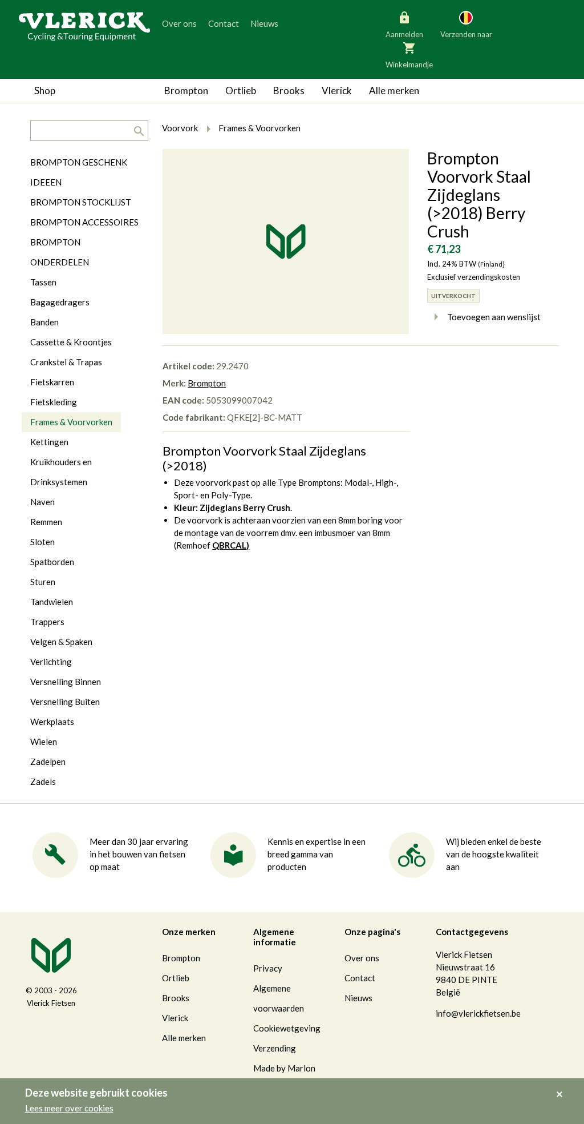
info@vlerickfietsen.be (478, 1013)
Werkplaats (52, 721)
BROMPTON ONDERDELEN (59, 252)
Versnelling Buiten (65, 701)
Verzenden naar (466, 34)
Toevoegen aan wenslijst (494, 317)
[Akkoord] (562, 1086)
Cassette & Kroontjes (71, 342)
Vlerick (337, 90)
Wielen (43, 741)
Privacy (267, 968)
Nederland (510, 74)
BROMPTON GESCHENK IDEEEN (78, 172)
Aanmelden (404, 34)
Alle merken (394, 90)
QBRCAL (229, 545)
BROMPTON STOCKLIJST (80, 202)
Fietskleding (53, 402)
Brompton (186, 90)
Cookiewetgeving (287, 1028)
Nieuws (264, 23)
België (417, 74)
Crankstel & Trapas (66, 362)
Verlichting (51, 661)
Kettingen (49, 442)
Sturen (42, 582)
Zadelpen (48, 761)
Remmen (46, 522)
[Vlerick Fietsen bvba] (84, 26)
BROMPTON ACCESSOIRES (84, 222)
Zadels (43, 781)
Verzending (274, 1048)
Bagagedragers (60, 302)
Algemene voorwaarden (278, 998)
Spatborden (52, 562)
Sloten (42, 542)
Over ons (179, 23)
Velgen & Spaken (61, 641)
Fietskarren (52, 382)
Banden (44, 322)
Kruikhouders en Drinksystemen (61, 472)
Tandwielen (51, 602)
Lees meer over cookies (69, 1108)
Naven (42, 502)
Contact (223, 23)
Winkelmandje (409, 64)
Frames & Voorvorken (71, 422)
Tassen (43, 282)
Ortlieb (240, 90)
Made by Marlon (284, 1068)
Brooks (289, 90)
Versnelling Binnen (65, 681)
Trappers (47, 622)
